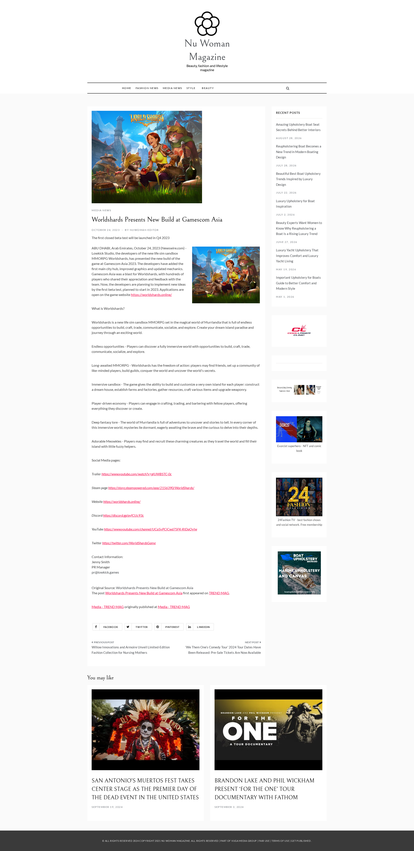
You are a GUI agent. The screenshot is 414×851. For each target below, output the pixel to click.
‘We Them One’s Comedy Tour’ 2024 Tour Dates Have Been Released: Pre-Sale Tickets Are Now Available (223, 650)
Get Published (300, 840)
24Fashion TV (286, 520)
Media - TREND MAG (108, 607)
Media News (172, 88)
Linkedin (203, 627)
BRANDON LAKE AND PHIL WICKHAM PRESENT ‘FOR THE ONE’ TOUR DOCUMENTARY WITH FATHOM (264, 789)
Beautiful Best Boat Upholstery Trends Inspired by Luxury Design (298, 179)
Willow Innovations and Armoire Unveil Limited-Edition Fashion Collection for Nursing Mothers (131, 650)
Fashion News (147, 88)
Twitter (142, 627)
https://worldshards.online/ (151, 295)
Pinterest (172, 627)
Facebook (111, 627)
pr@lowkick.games (105, 572)
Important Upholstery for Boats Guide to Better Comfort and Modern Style (298, 282)
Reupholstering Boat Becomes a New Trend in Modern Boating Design (298, 151)
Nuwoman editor (144, 230)
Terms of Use (280, 840)
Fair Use (264, 840)
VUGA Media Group (244, 840)
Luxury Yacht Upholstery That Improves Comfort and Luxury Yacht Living (297, 255)
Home (126, 88)
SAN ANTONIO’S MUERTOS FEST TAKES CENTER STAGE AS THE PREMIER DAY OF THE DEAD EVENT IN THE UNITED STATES (145, 789)
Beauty (208, 88)
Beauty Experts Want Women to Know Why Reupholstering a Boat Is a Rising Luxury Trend (299, 228)
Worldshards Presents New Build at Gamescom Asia (155, 588)
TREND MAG (219, 593)
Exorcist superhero (289, 446)
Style (191, 88)
